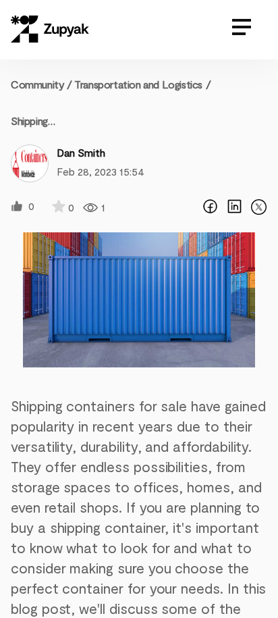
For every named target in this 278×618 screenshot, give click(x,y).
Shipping (29, 120)
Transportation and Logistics (138, 84)
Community (41, 84)
